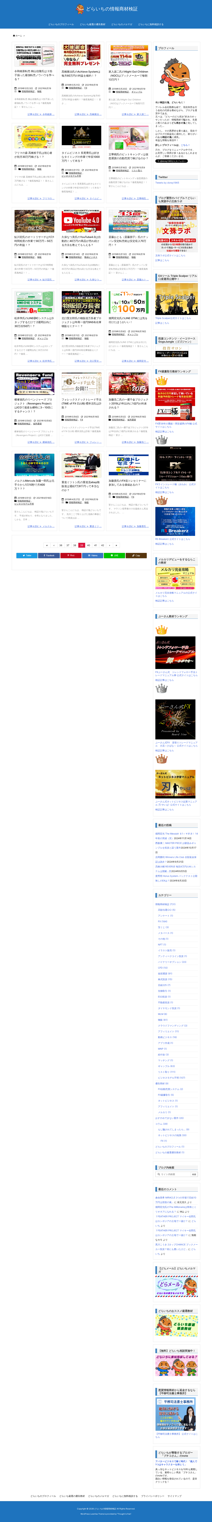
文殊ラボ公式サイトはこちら (170, 255)
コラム (161, 1123)
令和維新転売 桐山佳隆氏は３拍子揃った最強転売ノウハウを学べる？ (34, 75)
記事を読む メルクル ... (41, 526)
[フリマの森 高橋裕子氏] (34, 137)
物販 (39, 91)
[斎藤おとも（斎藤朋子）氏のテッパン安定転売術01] (129, 221)
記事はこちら (162, 260)
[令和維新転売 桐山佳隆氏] (34, 55)
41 (95, 545)
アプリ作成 (165, 1043)
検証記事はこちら (164, 431)
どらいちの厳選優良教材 (169, 1152)
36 (60, 545)
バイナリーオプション (172, 961)
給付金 (163, 1054)
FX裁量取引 (166, 1094)
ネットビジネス (168, 1100)
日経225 (164, 985)
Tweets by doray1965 (167, 182)
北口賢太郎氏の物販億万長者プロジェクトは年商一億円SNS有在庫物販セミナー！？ (81, 322)
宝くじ (163, 927)
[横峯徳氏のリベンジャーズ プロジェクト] (34, 383)
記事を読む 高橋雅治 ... (88, 114)
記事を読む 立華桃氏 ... (135, 198)
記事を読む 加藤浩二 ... (135, 442)
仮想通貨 (37, 423)
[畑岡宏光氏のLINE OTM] (129, 302)
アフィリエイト (168, 1031)
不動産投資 (165, 1002)
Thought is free (124, 1514)
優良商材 (161, 1083)
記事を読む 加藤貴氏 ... (135, 526)
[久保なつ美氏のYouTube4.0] (82, 221)
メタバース (165, 933)
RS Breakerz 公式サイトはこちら (172, 539)
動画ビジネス (90, 257)
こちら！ (185, 145)
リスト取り (137, 170)
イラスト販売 (166, 950)
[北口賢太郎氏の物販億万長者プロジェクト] (82, 302)
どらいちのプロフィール (169, 1146)
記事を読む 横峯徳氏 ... (41, 442)
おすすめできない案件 (169, 1118)
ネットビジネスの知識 (172, 1135)
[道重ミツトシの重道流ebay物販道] (82, 466)
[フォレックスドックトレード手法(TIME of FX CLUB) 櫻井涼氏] (82, 383)
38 (74, 545)
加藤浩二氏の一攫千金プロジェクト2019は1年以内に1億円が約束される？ (128, 403)
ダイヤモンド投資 (169, 1008)
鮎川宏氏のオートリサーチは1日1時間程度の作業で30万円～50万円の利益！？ (34, 241)
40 (88, 545)
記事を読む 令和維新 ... (41, 114)
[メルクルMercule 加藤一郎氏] (34, 465)
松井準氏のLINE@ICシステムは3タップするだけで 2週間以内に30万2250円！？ (33, 322)
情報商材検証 (28, 91)
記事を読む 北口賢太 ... (88, 360)
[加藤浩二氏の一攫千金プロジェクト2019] (129, 383)
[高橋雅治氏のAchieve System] (82, 55)
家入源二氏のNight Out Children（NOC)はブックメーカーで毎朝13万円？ (128, 75)
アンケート (165, 915)
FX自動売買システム (170, 1089)
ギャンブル (137, 91)
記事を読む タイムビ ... (88, 198)
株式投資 (165, 979)
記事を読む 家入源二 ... (135, 114)
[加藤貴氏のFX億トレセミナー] (129, 465)
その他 (163, 938)
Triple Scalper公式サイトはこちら (173, 318)
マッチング (165, 1060)
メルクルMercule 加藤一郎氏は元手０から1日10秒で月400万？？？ (34, 484)
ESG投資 (164, 996)
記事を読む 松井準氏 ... (41, 360)
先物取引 (164, 990)
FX (85, 87)
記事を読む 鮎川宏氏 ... (41, 279)
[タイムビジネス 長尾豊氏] (82, 137)
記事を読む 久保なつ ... (88, 279)
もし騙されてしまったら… (173, 1129)
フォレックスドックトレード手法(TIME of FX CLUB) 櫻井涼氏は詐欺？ (82, 403)
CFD (163, 967)
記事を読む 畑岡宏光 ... (135, 360)
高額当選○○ (166, 909)
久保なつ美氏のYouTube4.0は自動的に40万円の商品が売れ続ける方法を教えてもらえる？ (81, 241)
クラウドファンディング (172, 1025)
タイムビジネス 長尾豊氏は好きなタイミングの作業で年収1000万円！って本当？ (81, 156)
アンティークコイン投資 (172, 956)
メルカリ (164, 1112)
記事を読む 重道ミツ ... (88, 526)
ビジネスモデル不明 (71, 176)
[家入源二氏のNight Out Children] (129, 55)
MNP (162, 1048)
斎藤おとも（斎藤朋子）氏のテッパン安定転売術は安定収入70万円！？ (128, 241)
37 (67, 545)
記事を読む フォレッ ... (88, 442)
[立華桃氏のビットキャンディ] (129, 138)
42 (102, 545)
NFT (162, 944)
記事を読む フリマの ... (41, 198)
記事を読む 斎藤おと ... (135, 279)
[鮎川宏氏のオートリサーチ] (34, 221)
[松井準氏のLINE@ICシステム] (34, 302)
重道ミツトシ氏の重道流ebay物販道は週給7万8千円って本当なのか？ (81, 486)
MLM (162, 1014)
